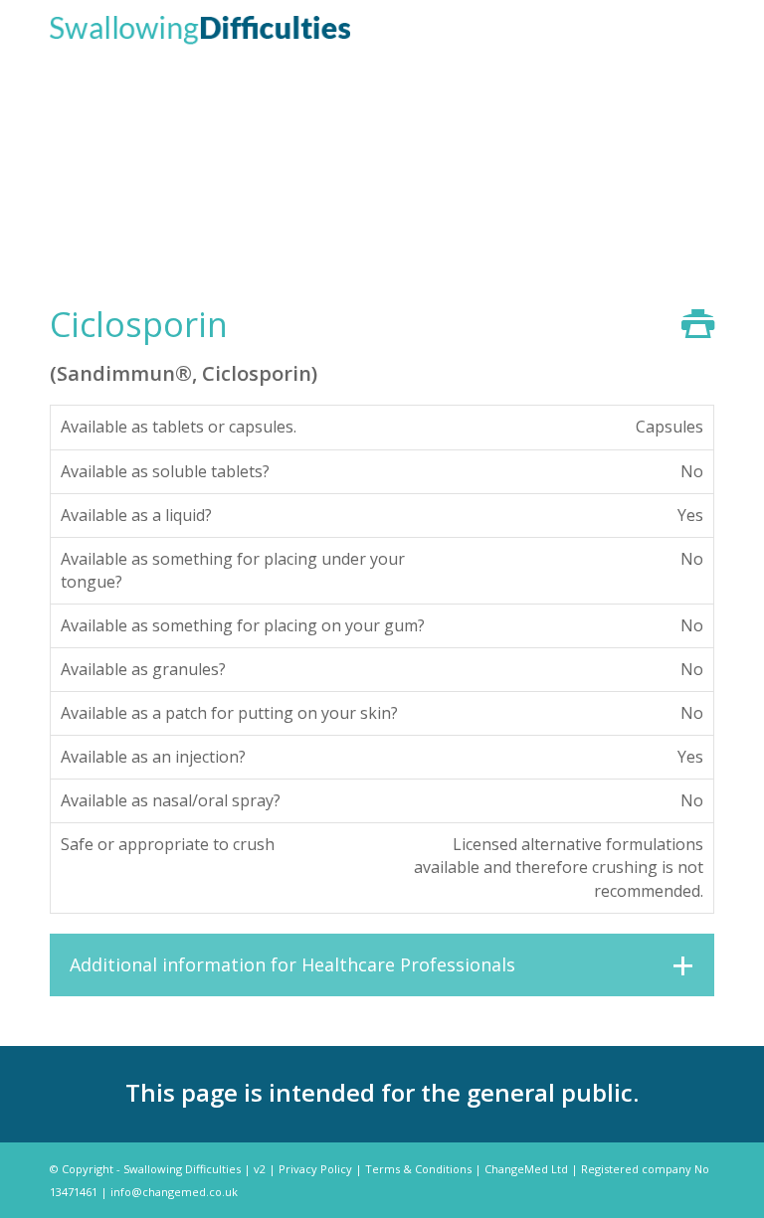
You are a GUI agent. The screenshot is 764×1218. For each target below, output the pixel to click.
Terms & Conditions (418, 1168)
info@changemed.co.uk (174, 1191)
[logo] (200, 28)
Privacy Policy (315, 1168)
